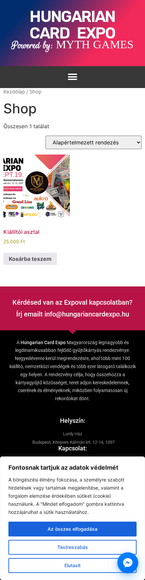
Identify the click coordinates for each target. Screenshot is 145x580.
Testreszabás (72, 547)
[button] (72, 77)
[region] (72, 518)
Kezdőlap (14, 92)
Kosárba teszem (30, 258)
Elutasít (72, 565)
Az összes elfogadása (72, 529)
